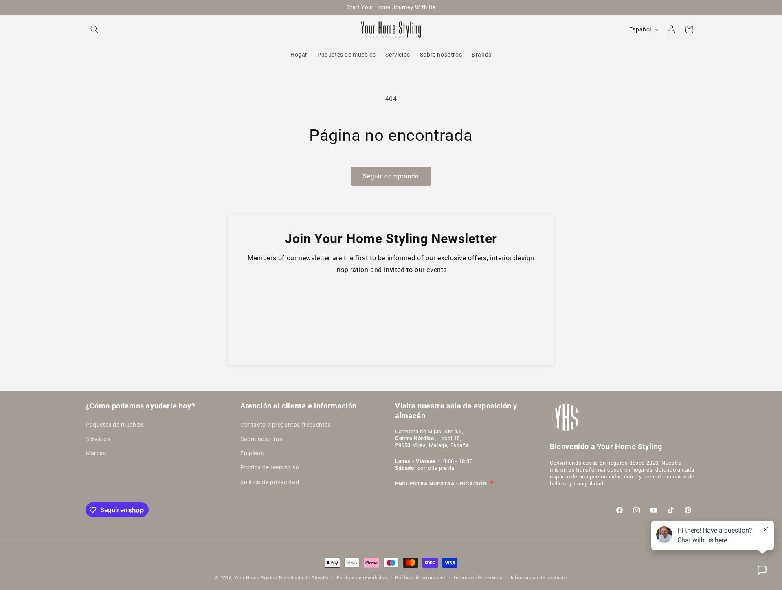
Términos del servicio (478, 577)
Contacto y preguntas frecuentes (285, 424)
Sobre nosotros (261, 439)
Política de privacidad (420, 577)
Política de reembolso (269, 467)
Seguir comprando (391, 176)
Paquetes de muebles (115, 424)
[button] (94, 29)
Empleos (252, 453)
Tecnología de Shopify (303, 578)
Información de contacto (539, 577)
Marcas (96, 453)
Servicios (98, 439)
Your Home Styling (256, 578)
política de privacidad (269, 482)
